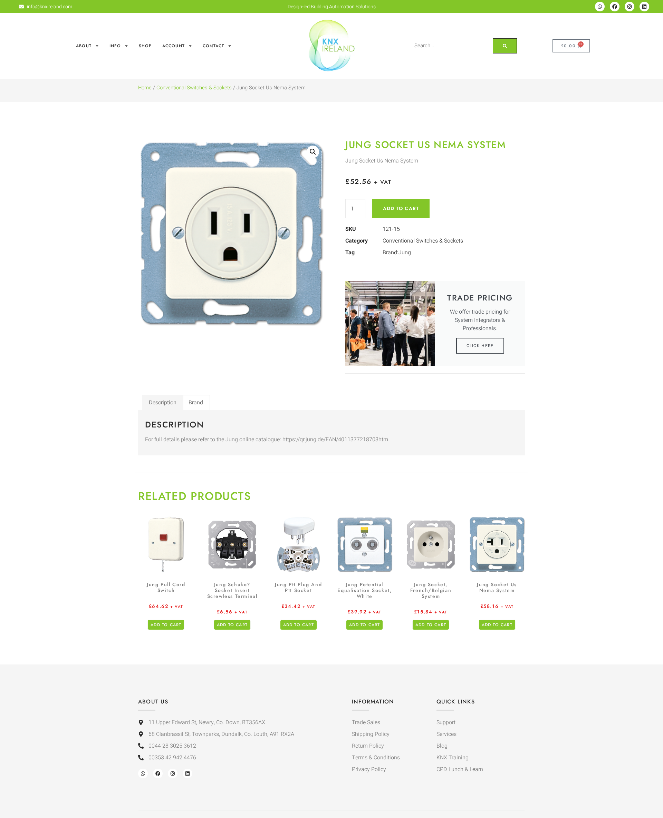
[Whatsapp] (600, 6)
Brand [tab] (196, 402)
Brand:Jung (397, 252)
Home (145, 87)
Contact (213, 46)
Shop (145, 46)
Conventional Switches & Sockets (194, 87)
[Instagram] (629, 6)
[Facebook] (614, 6)
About (84, 46)
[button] (313, 152)
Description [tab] (162, 402)
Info (115, 46)
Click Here (480, 346)
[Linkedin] (644, 6)
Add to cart (401, 208)
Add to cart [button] (166, 625)
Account (173, 46)
